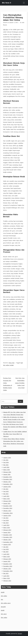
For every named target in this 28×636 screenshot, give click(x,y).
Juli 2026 (5, 460)
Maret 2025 (6, 498)
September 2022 (7, 571)
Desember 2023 (7, 535)
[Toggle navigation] (24, 2)
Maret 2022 (6, 578)
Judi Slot (5, 29)
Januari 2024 (6, 532)
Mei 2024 (5, 523)
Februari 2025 (7, 501)
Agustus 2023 (7, 544)
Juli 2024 (5, 518)
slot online (4, 596)
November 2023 (7, 537)
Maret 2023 (6, 556)
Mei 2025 (5, 494)
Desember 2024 (7, 506)
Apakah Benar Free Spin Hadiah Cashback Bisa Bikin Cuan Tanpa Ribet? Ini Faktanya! (15, 434)
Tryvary (20, 633)
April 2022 (6, 576)
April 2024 (6, 525)
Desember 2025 (7, 477)
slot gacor (4, 614)
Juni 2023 (6, 549)
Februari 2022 (7, 580)
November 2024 (7, 508)
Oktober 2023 (7, 539)
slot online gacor (6, 603)
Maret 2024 (6, 527)
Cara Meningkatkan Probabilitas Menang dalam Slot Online (13, 17)
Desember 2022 (7, 564)
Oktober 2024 (7, 511)
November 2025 (7, 479)
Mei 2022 (5, 573)
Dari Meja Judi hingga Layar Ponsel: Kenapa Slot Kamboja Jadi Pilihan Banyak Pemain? (15, 426)
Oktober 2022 (7, 568)
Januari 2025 (6, 503)
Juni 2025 (6, 491)
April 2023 (6, 554)
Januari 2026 (6, 474)
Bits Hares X (6, 3)
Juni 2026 (6, 462)
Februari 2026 (7, 472)
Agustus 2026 (7, 457)
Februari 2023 (7, 559)
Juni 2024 (6, 520)
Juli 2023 (5, 547)
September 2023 (7, 542)
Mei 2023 (5, 551)
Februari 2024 (7, 530)
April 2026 (6, 467)
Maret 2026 (6, 469)
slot (2, 599)
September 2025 (7, 484)
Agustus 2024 (7, 515)
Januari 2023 (6, 561)
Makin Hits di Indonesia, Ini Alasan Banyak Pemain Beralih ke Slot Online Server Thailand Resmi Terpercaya (14, 419)
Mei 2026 (5, 465)
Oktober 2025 (7, 482)
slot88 (2, 592)
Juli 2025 (5, 489)
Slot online (4, 617)
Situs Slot (11, 363)
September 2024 (7, 513)
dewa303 (3, 607)
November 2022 (7, 566)
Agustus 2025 (7, 486)
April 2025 (6, 496)
